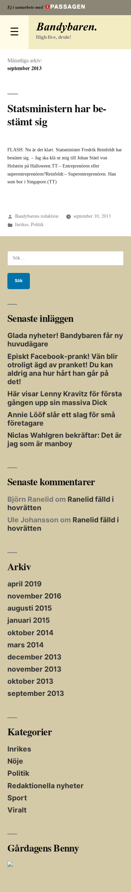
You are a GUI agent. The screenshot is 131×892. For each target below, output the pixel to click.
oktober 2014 (30, 632)
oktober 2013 (30, 681)
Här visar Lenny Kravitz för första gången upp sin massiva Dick (64, 398)
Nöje (15, 761)
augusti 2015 (29, 608)
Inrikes (21, 224)
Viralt (17, 810)
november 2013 (34, 669)
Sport (17, 798)
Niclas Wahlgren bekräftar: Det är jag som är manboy (64, 439)
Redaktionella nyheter (45, 785)
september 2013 (35, 693)
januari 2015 (28, 620)
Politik (37, 224)
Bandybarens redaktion (36, 216)
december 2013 (34, 657)
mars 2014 (25, 645)
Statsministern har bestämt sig (56, 114)
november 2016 (34, 596)
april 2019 (24, 584)
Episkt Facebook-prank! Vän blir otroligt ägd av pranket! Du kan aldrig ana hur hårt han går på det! (62, 369)
